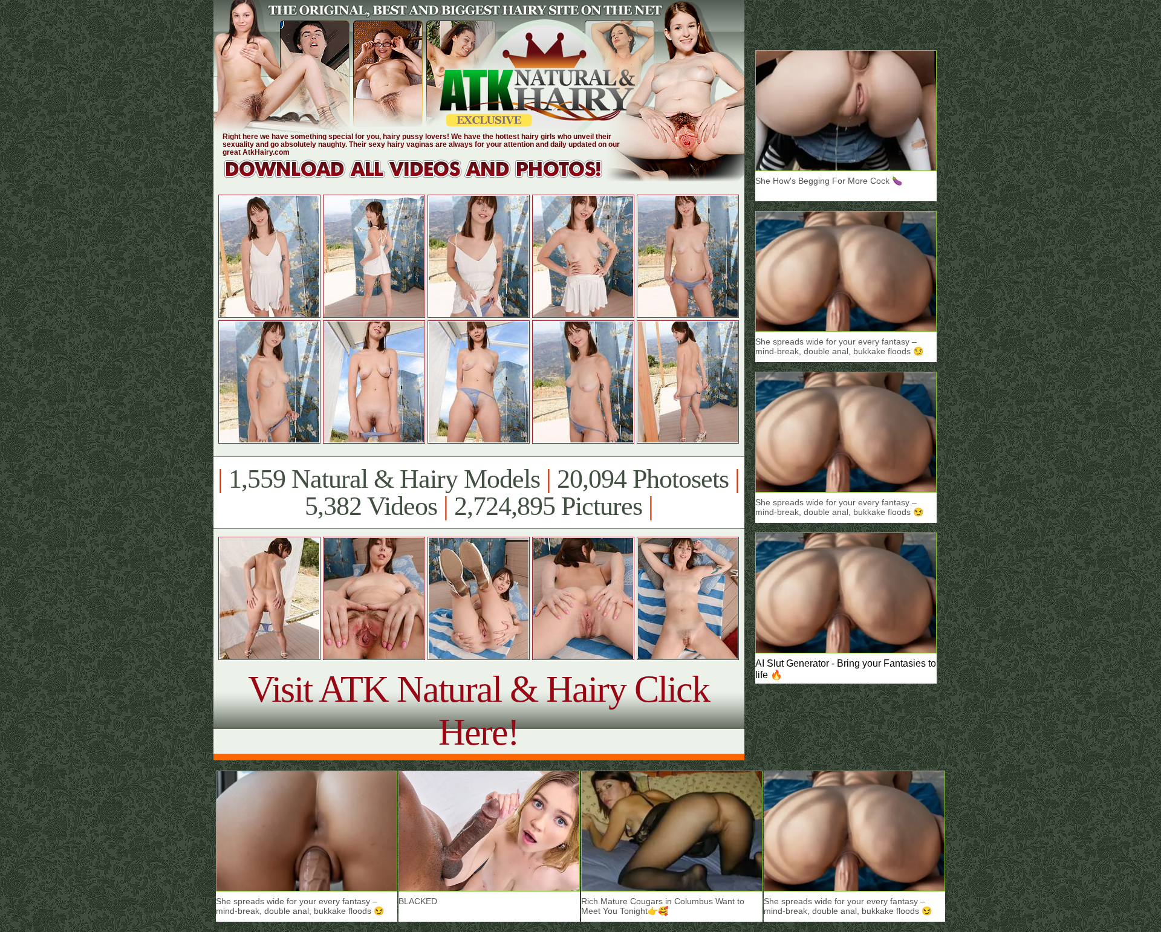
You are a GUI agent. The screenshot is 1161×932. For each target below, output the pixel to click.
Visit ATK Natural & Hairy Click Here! (478, 710)
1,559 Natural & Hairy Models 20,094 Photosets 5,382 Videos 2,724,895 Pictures (479, 492)
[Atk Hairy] (424, 178)
